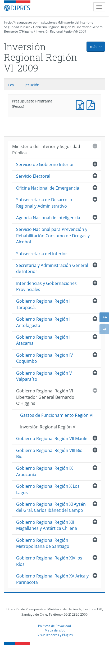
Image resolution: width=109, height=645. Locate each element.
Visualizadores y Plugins (55, 635)
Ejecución (30, 84)
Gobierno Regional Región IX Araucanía (44, 471)
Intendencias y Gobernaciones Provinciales (46, 286)
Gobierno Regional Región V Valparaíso (44, 376)
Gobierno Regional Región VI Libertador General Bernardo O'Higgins (45, 397)
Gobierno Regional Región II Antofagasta (43, 322)
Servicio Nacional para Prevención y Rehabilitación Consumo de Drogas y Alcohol (53, 235)
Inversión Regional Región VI (56, 31)
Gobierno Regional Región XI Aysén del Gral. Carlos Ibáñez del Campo (51, 507)
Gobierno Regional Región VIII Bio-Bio (50, 453)
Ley (11, 84)
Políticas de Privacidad (54, 626)
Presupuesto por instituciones (35, 22)
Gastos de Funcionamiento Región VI (56, 415)
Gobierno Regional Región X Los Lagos (48, 489)
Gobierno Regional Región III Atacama (44, 340)
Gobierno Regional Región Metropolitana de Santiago (42, 543)
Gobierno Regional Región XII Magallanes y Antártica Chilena (46, 525)
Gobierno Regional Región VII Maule (51, 438)
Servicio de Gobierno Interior (45, 164)
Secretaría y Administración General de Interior (52, 268)
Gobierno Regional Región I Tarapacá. (43, 304)
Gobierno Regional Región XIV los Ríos (49, 561)
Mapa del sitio (55, 630)
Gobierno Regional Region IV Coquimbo (44, 358)
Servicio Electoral (33, 176)
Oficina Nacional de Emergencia (47, 188)
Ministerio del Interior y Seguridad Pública (46, 149)
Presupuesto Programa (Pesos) (81, 104)
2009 (82, 31)
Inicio (8, 22)
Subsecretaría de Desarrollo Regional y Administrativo (44, 203)
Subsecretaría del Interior (41, 254)
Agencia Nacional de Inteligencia (48, 218)
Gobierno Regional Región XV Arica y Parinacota (52, 579)
